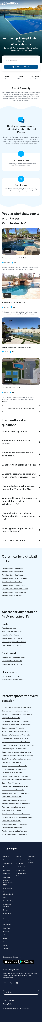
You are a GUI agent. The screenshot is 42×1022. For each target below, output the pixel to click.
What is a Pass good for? (14, 431)
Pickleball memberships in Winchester (16, 804)
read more (30, 269)
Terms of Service (8, 1001)
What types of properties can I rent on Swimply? (17, 530)
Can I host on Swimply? (14, 540)
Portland (6, 931)
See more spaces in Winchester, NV (21, 408)
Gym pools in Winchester (11, 783)
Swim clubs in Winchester (11, 821)
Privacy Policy (7, 1004)
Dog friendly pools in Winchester (14, 769)
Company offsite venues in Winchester (16, 735)
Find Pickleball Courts (22, 67)
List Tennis (19, 863)
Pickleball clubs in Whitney (12, 596)
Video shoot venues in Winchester (14, 834)
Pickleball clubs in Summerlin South (15, 589)
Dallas (5, 945)
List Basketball (20, 870)
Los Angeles (7, 925)
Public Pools (7, 913)
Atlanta (5, 935)
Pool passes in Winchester (11, 810)
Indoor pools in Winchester (12, 631)
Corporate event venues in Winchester (16, 742)
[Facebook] (5, 983)
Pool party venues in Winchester (14, 807)
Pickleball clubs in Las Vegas (12, 575)
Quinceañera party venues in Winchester (17, 817)
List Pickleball (20, 867)
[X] (10, 983)
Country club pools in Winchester (14, 749)
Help (4, 897)
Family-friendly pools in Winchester (15, 776)
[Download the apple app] (11, 962)
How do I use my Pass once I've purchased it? (17, 454)
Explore (5, 910)
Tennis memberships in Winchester (15, 831)
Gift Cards (6, 870)
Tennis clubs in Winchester (12, 828)
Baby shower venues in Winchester (15, 711)
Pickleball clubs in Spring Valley (13, 585)
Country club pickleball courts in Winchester (18, 745)
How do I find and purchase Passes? (16, 442)
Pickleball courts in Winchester (13, 657)
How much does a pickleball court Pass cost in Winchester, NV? (19, 488)
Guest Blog (6, 874)
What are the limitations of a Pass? (19, 464)
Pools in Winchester (9, 628)
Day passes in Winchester (11, 762)
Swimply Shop (8, 863)
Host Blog (6, 877)
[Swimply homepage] (21, 3)
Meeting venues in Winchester (13, 790)
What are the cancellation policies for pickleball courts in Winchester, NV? (19, 501)
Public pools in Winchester (12, 645)
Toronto (5, 949)
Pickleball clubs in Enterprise (12, 568)
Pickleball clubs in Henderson (12, 571)
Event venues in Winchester (12, 773)
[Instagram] (16, 983)
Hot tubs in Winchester (10, 635)
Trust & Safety (8, 901)
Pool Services (7, 888)
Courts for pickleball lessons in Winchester (17, 755)
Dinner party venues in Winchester (14, 766)
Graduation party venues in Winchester (16, 779)
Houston (6, 942)
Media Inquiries (8, 867)
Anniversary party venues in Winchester (16, 707)
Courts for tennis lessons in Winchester (16, 759)
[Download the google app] (26, 962)
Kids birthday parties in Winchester (15, 786)
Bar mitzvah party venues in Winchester (16, 721)
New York (6, 928)
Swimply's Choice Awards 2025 (8, 883)
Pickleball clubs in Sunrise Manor (14, 592)
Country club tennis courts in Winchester (17, 752)
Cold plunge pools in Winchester (14, 642)
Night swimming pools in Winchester (15, 793)
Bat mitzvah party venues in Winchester (16, 725)
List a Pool (19, 860)
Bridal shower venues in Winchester (15, 731)
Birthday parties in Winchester (13, 728)
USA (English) (8, 992)
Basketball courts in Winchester (13, 664)
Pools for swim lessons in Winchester (16, 814)
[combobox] (21, 60)
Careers (5, 860)
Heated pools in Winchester (12, 638)
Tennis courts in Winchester (12, 661)
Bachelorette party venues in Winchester (17, 714)
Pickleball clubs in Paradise (12, 582)
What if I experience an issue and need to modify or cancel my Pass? (19, 475)
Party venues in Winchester (12, 797)
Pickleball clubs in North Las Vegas (14, 578)
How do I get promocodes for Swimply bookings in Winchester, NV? (19, 516)
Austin (5, 938)
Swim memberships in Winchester (14, 824)
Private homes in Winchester (12, 680)
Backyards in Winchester (11, 676)
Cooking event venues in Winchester (15, 738)
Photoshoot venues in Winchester (14, 800)
